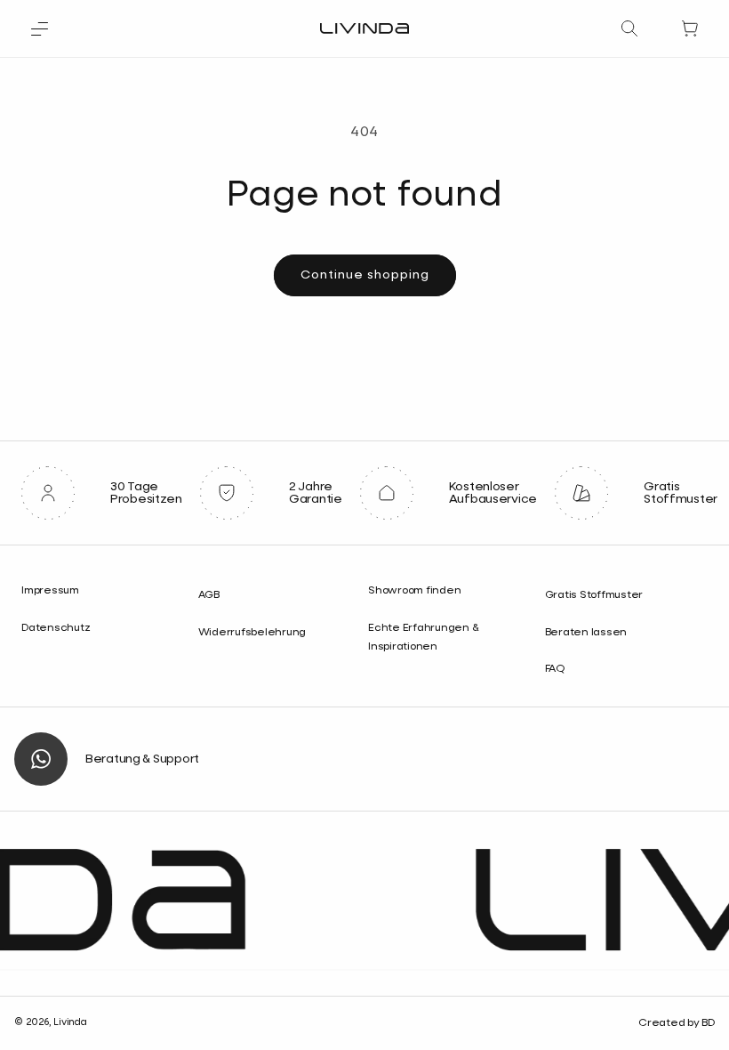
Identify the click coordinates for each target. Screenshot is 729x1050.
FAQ (555, 669)
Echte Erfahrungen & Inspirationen (423, 638)
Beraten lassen (586, 632)
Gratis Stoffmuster (594, 595)
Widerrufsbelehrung (252, 632)
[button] (39, 28)
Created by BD (676, 1023)
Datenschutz (55, 628)
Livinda (69, 1022)
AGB (209, 595)
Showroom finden (414, 591)
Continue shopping (364, 275)
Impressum (50, 591)
